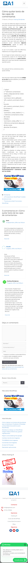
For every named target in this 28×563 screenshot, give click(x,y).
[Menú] (24, 3)
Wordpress (7, 194)
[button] (25, 545)
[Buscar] (22, 382)
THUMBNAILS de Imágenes (10, 440)
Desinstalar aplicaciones (9, 447)
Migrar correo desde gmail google (12, 435)
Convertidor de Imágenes (9, 442)
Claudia (8, 246)
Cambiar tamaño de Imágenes (11, 438)
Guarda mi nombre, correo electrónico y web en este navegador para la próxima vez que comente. (15, 356)
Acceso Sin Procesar (8, 445)
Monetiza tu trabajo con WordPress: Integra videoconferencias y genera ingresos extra (12, 431)
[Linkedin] (17, 530)
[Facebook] (10, 530)
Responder (6, 238)
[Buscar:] (11, 382)
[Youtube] (14, 530)
